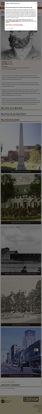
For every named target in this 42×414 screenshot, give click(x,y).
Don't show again (9, 28)
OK (35, 28)
